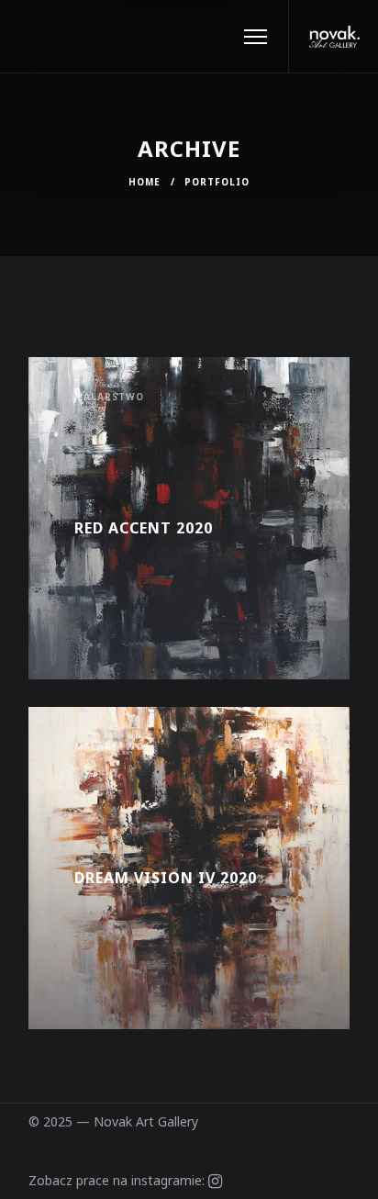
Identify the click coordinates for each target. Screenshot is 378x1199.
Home (144, 181)
